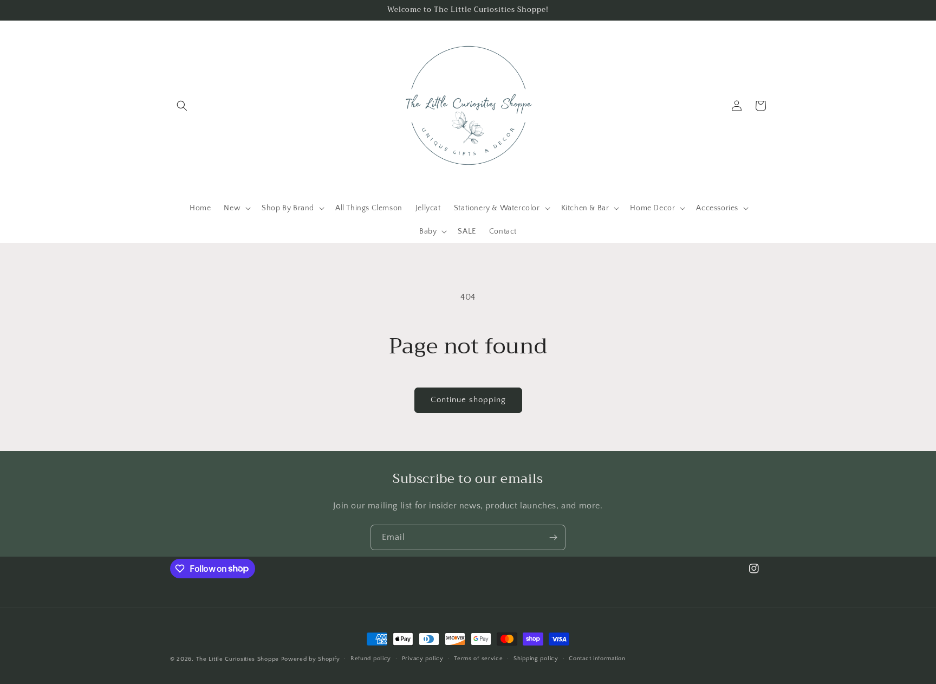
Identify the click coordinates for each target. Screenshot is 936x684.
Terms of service (478, 658)
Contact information (597, 658)
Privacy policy (423, 658)
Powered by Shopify (310, 659)
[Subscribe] (553, 537)
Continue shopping (468, 399)
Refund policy (370, 658)
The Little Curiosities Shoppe (237, 659)
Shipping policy (536, 658)
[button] (182, 106)
